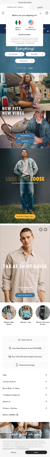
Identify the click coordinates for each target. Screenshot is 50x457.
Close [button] (36, 452)
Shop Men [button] (34, 54)
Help (5, 375)
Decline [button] (13, 452)
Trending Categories (11, 395)
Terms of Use (30, 43)
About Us (6, 401)
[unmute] (41, 229)
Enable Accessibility (25, 2)
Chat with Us (27, 340)
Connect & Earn (9, 381)
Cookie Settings (8, 448)
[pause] (45, 229)
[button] (30, 448)
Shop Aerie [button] (24, 61)
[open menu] (3, 13)
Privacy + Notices (10, 408)
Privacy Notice (21, 446)
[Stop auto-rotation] (48, 31)
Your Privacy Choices (22, 448)
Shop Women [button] (13, 54)
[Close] (40, 13)
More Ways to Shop (11, 388)
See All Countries (24, 34)
